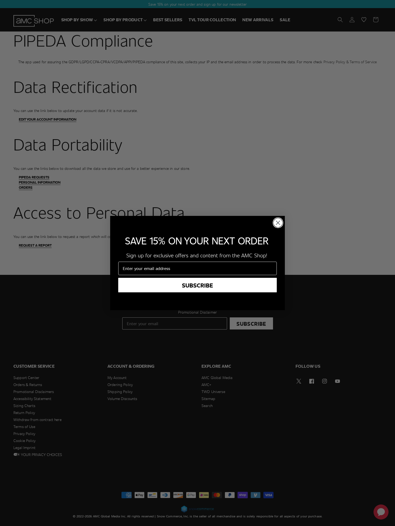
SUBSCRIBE (197, 285)
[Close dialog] (278, 222)
